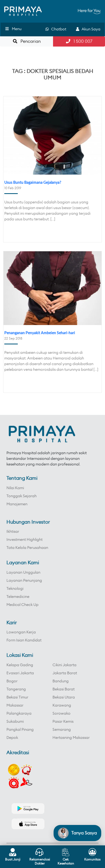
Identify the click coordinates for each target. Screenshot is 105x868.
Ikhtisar (12, 532)
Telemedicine (17, 597)
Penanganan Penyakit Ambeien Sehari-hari (39, 333)
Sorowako (61, 713)
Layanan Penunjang (24, 581)
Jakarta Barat (64, 673)
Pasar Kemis (63, 722)
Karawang (61, 705)
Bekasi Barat (63, 689)
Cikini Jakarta (64, 665)
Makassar (14, 705)
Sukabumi (15, 722)
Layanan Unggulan (23, 572)
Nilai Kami (15, 488)
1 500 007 (81, 41)
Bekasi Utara (63, 697)
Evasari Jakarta (20, 673)
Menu (17, 29)
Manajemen (16, 504)
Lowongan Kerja (21, 632)
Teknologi (14, 589)
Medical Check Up (22, 605)
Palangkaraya (19, 713)
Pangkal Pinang (20, 730)
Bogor (12, 681)
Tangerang (16, 689)
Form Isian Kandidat (23, 640)
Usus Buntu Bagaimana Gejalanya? (32, 183)
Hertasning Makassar (71, 738)
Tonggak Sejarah (21, 496)
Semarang (61, 730)
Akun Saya (89, 29)
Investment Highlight (24, 540)
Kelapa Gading (19, 665)
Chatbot (57, 29)
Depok (12, 738)
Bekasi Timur (17, 697)
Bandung (60, 681)
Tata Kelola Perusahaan (27, 548)
